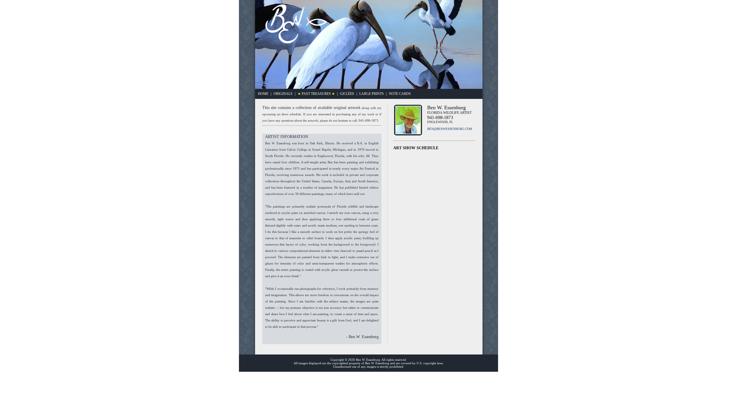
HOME (263, 94)
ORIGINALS (282, 94)
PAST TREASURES (316, 94)
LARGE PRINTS (371, 94)
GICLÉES (347, 94)
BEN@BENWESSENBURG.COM (449, 129)
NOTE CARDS (400, 94)
